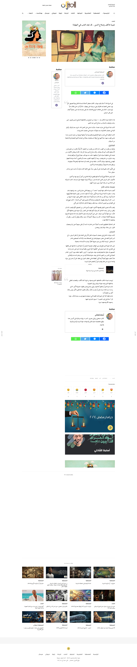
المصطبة (101, 268)
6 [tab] (30, 57)
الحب (100, 378)
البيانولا (72, 654)
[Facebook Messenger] (94, 92)
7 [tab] (28, 57)
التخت (113, 21)
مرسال (41, 654)
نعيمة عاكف (92, 378)
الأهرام (95, 249)
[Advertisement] (90, 358)
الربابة (59, 654)
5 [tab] (32, 57)
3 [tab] (35, 57)
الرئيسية (96, 378)
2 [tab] (37, 57)
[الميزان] (68, 5)
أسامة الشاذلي (99, 72)
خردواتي (35, 625)
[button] (90, 444)
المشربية (79, 654)
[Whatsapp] (75, 92)
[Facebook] (104, 92)
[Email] (103, 83)
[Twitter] (85, 92)
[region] (90, 450)
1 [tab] (39, 57)
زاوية (53, 654)
